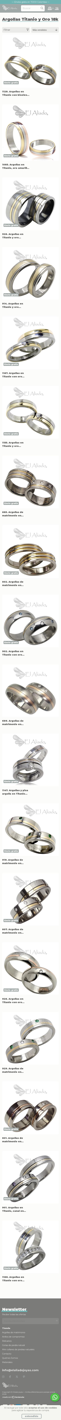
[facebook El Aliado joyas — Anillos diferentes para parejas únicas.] (10, 1376)
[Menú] (56, 8)
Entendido (31, 1416)
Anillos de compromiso (13, 1336)
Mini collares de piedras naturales (18, 1349)
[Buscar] (42, 8)
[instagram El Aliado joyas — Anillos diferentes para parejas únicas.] (3, 1376)
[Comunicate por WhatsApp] (55, 1397)
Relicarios (6, 1341)
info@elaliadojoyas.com (20, 1370)
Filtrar (7, 30)
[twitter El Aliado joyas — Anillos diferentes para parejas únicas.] (17, 1376)
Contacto (6, 1353)
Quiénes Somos (10, 1358)
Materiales (7, 1362)
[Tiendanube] (13, 1398)
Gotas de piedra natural (13, 1345)
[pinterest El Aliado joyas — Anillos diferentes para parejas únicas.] (24, 1376)
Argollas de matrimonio (13, 1332)
